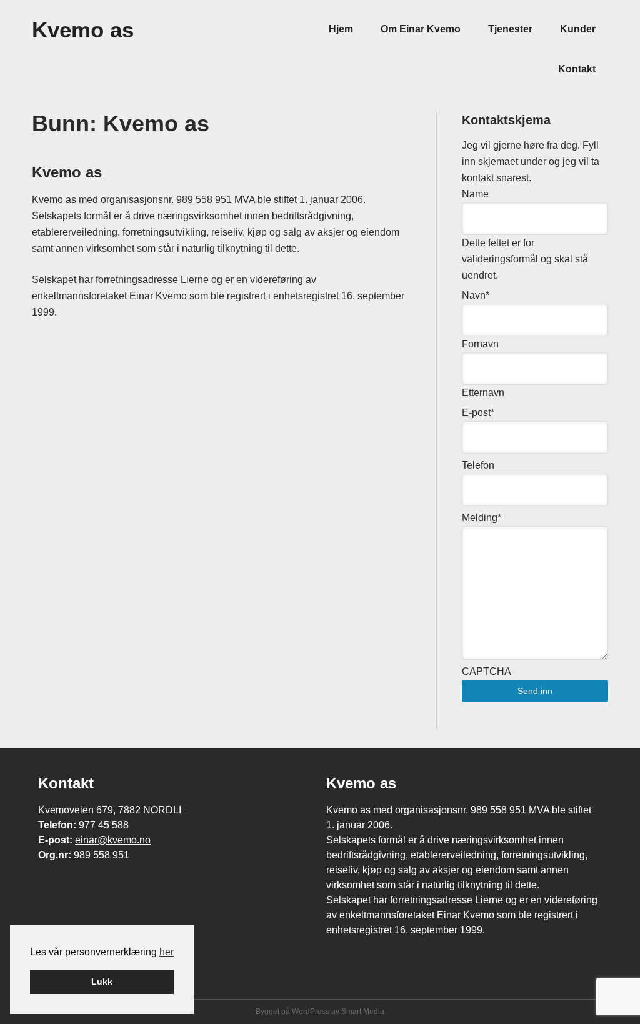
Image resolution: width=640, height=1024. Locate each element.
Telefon (478, 465)
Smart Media (362, 1011)
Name (475, 194)
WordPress (310, 1011)
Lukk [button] (101, 982)
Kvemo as (83, 29)
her (166, 952)
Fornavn (480, 344)
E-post (478, 412)
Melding (481, 517)
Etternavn (483, 392)
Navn (475, 295)
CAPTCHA (486, 671)
